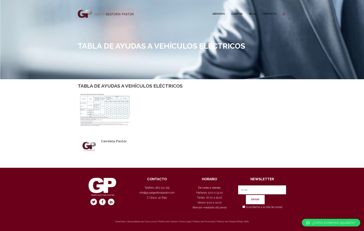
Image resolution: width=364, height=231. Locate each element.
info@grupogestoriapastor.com (157, 192)
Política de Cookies (168, 221)
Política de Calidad (226, 221)
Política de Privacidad (204, 221)
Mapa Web (243, 221)
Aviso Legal (185, 221)
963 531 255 (162, 187)
